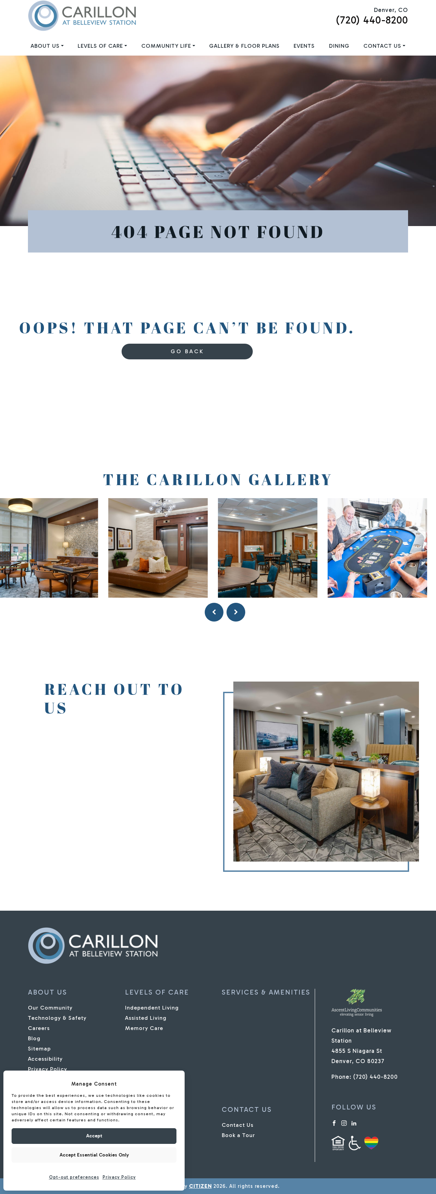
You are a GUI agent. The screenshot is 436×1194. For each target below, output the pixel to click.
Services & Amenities (266, 992)
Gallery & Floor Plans (244, 46)
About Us (45, 46)
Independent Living (152, 1007)
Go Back (187, 351)
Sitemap (39, 1048)
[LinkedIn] (354, 1122)
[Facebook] (334, 1122)
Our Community (50, 1007)
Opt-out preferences (74, 1177)
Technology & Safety (57, 1018)
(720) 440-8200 (372, 20)
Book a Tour (238, 1135)
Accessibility (45, 1059)
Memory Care (144, 1028)
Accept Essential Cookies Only (94, 1155)
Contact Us (382, 46)
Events (304, 46)
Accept (94, 1136)
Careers (39, 1028)
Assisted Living (146, 1018)
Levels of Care (100, 46)
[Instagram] (344, 1122)
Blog (34, 1038)
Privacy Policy (119, 1177)
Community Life (166, 46)
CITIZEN (200, 1186)
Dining (339, 46)
